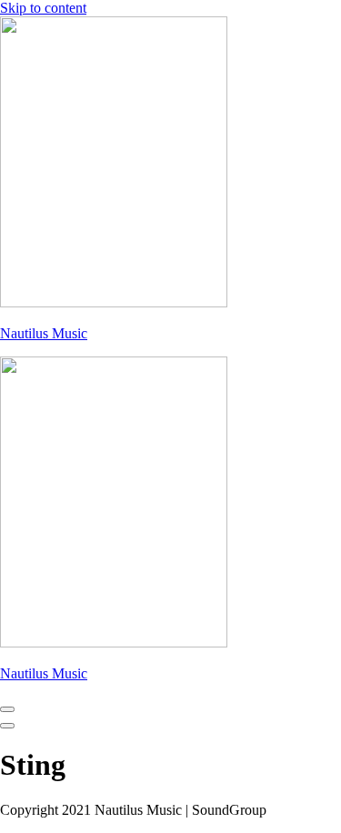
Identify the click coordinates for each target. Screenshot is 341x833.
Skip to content (43, 7)
